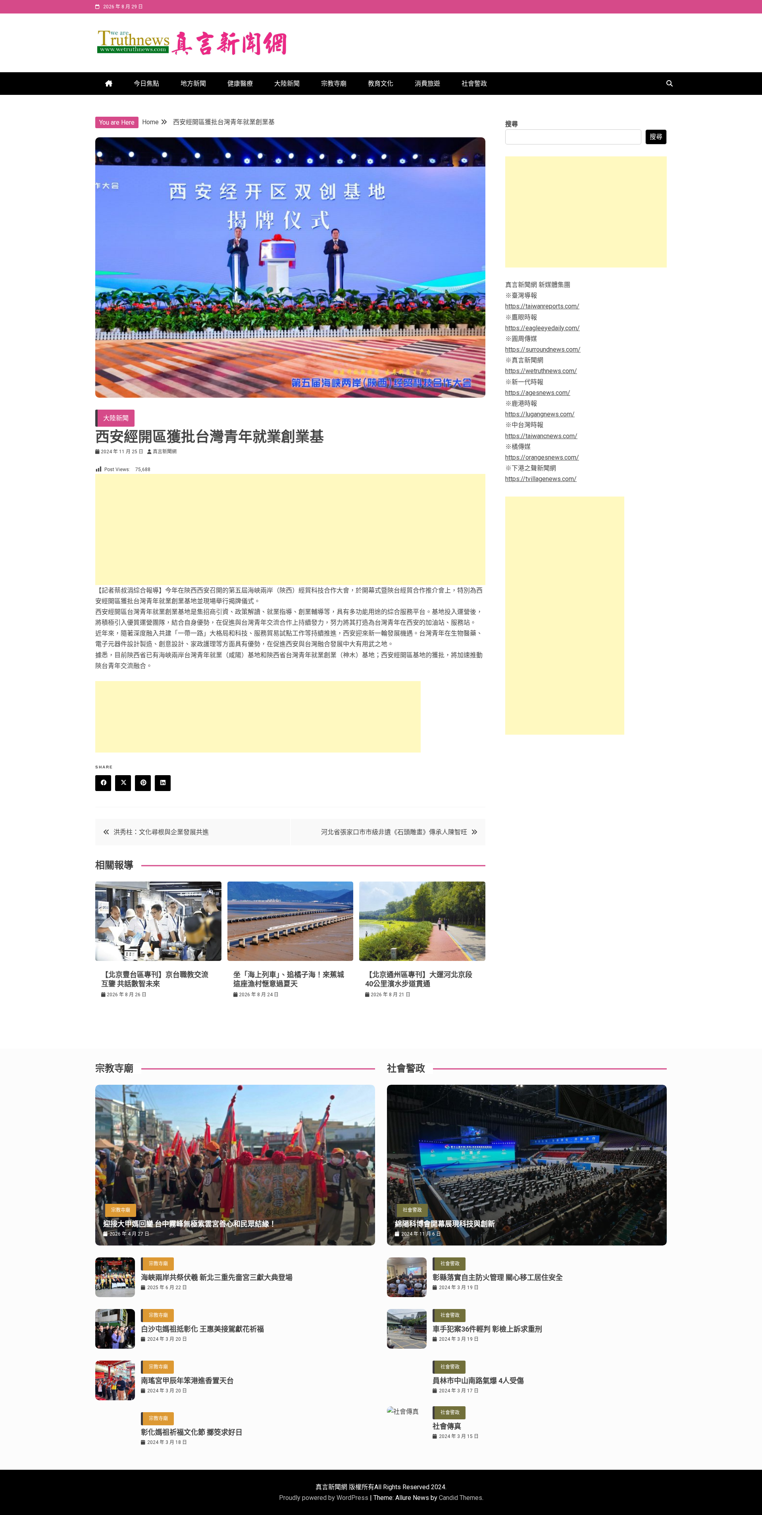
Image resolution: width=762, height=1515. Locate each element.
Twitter (123, 783)
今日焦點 (146, 83)
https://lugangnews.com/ (540, 414)
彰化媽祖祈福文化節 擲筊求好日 (191, 1432)
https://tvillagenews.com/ (541, 479)
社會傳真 (447, 1426)
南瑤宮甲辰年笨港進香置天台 (187, 1380)
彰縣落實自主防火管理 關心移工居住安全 (498, 1277)
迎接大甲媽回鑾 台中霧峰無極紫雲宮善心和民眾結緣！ (189, 1224)
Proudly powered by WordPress (324, 1498)
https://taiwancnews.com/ (541, 436)
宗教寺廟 (333, 83)
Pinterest (143, 783)
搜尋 (511, 124)
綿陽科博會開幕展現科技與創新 (445, 1224)
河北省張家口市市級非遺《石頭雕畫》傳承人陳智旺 (394, 832)
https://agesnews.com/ (537, 393)
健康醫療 (240, 83)
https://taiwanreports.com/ (542, 306)
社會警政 (474, 83)
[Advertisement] (290, 529)
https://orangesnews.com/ (542, 457)
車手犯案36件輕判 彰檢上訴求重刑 (487, 1329)
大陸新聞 (287, 83)
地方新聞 (193, 83)
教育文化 (380, 83)
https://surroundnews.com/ (543, 349)
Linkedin (163, 783)
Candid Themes (460, 1498)
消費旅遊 (427, 83)
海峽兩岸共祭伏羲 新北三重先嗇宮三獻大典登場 (216, 1277)
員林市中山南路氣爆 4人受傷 (478, 1380)
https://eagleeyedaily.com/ (542, 328)
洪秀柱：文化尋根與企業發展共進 (161, 832)
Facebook (103, 783)
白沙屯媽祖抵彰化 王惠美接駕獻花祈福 (202, 1329)
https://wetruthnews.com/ (541, 371)
